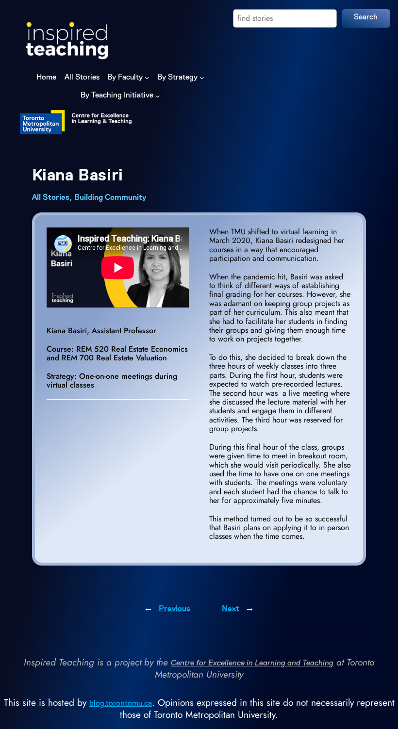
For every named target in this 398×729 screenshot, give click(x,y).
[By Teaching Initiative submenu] (157, 95)
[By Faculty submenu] (147, 77)
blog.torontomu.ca (120, 704)
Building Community (110, 198)
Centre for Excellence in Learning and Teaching (252, 663)
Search (366, 17)
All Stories (50, 198)
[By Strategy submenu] (201, 77)
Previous (174, 609)
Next (230, 609)
